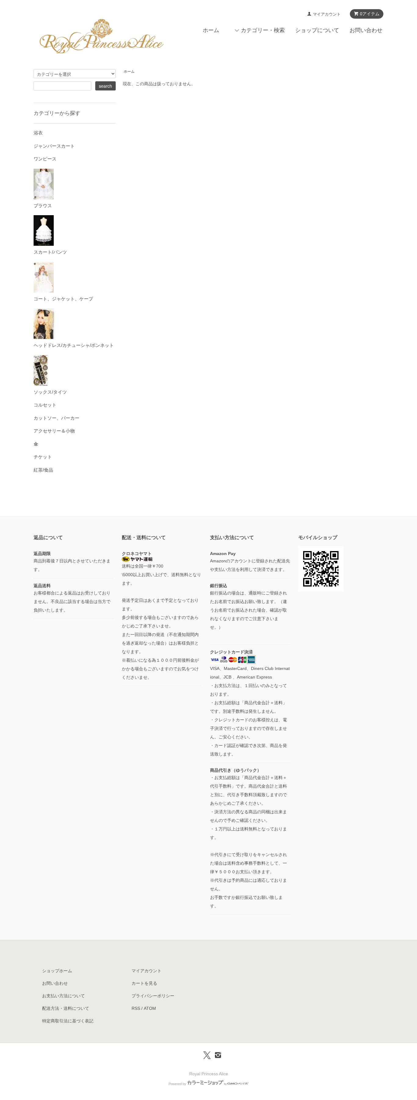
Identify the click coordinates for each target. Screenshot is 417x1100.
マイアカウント (327, 14)
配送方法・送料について (65, 1008)
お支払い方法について (63, 995)
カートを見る (144, 983)
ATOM (150, 1008)
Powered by (177, 1084)
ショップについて (317, 30)
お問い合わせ (366, 30)
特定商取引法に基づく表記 (67, 1020)
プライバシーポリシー (153, 995)
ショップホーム (57, 970)
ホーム (211, 30)
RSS (136, 1008)
